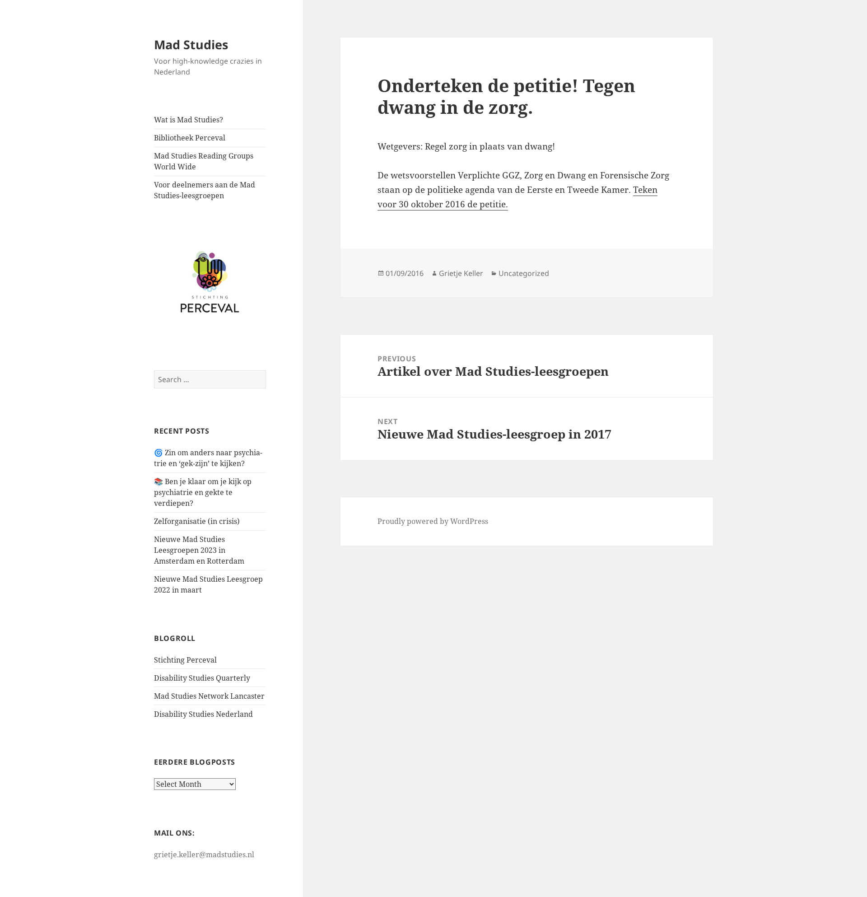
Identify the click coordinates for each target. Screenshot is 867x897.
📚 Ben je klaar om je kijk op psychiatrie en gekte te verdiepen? (203, 492)
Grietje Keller (461, 273)
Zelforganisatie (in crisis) (197, 521)
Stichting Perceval (185, 660)
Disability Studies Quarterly (202, 678)
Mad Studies (191, 44)
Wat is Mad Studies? (188, 120)
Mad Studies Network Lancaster (209, 696)
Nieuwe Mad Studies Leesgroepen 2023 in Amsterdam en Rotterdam (199, 550)
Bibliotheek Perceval (189, 138)
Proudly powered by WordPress (433, 521)
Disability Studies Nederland (203, 714)
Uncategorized (524, 273)
